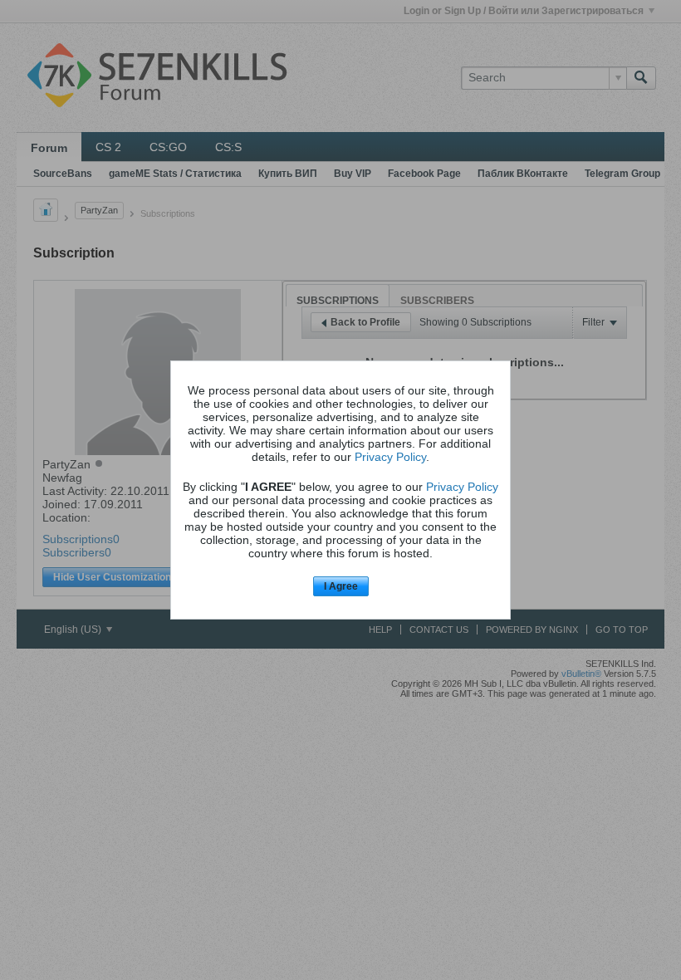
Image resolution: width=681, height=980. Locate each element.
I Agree (341, 586)
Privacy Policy (390, 456)
